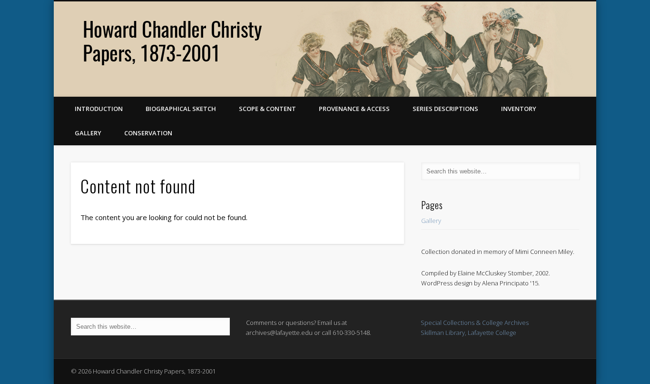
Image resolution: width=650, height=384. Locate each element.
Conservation (148, 133)
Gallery (88, 133)
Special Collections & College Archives (475, 322)
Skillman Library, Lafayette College (468, 332)
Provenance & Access (354, 108)
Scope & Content (267, 108)
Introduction (99, 108)
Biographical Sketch (181, 108)
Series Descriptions (445, 108)
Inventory (518, 108)
